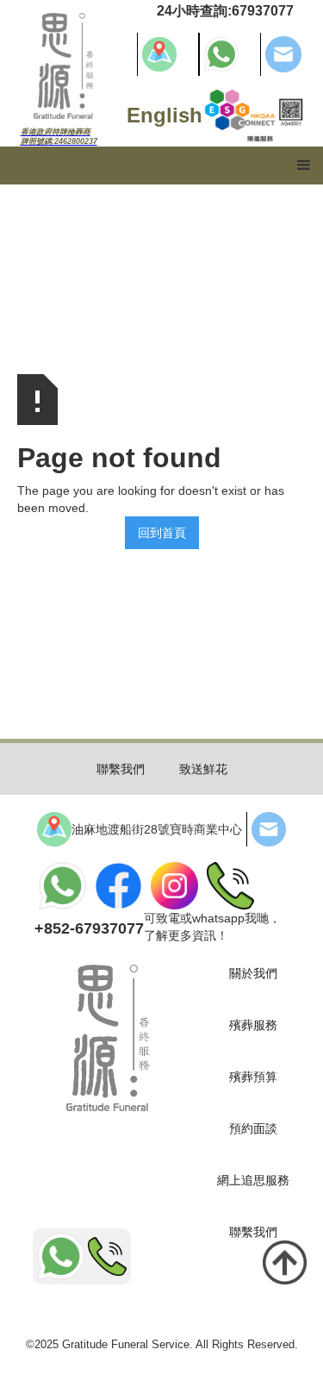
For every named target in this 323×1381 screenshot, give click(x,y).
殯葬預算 (253, 1077)
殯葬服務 (253, 1025)
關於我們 (253, 973)
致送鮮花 (203, 769)
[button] (304, 165)
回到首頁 (162, 533)
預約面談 (253, 1128)
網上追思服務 (253, 1180)
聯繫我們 (120, 769)
